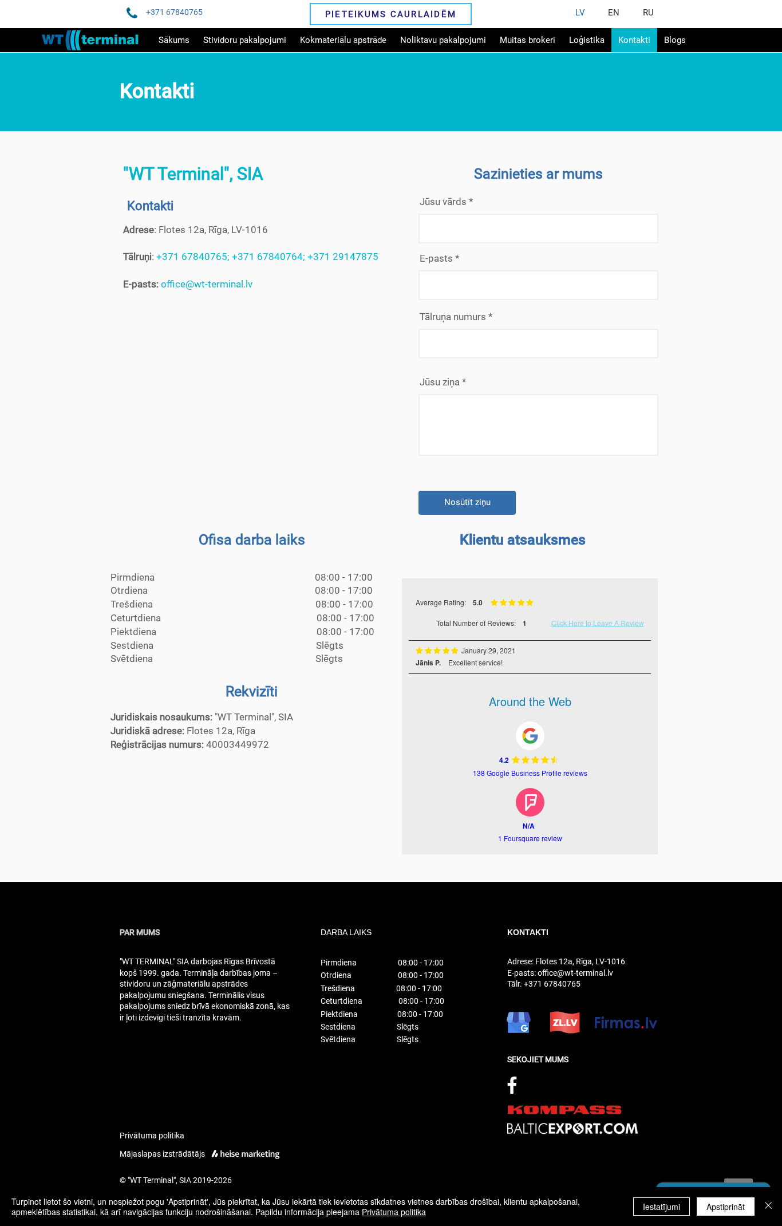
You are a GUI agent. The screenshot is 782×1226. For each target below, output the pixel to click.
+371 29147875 (342, 256)
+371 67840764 (267, 256)
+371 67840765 (191, 256)
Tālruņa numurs (453, 317)
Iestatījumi (661, 1206)
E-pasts (436, 258)
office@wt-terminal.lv (206, 284)
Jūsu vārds (444, 202)
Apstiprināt (725, 1206)
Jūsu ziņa (440, 382)
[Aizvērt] (768, 1206)
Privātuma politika (152, 1135)
